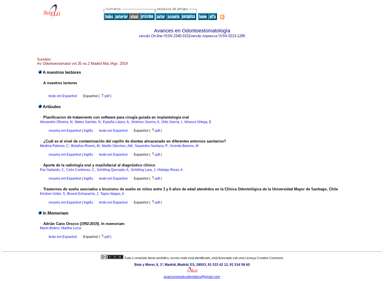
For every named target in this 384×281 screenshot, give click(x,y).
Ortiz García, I (171, 122)
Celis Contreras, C (80, 170)
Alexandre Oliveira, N (56, 122)
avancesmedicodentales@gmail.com (192, 277)
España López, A (116, 122)
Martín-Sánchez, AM (117, 146)
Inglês (88, 131)
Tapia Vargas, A (112, 194)
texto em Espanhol (63, 96)
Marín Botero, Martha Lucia (60, 228)
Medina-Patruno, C (54, 146)
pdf (107, 96)
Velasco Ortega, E (197, 122)
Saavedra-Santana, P (151, 146)
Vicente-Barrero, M (184, 146)
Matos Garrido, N (88, 122)
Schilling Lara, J (143, 170)
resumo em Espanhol (65, 131)
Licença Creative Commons (264, 258)
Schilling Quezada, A (112, 170)
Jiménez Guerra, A (145, 122)
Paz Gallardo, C (52, 170)
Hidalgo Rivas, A (170, 170)
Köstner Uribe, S (52, 194)
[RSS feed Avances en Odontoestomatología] (222, 17)
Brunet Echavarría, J (82, 194)
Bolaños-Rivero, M (85, 146)
